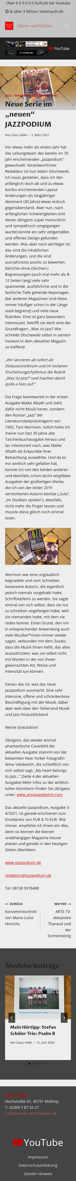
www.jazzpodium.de (23, 862)
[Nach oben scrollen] (65, 1174)
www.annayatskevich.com (40, 794)
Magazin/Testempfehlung (36, 95)
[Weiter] (64, 1018)
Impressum (38, 1157)
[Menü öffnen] (66, 26)
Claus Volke (19, 135)
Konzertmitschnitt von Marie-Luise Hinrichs (21, 914)
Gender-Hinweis (38, 1173)
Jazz (8, 95)
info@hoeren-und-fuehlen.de (31, 1113)
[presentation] (38, 997)
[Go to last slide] (11, 1018)
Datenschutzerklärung (38, 1165)
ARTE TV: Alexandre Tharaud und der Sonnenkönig (59, 920)
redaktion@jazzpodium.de (28, 875)
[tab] (29, 1064)
